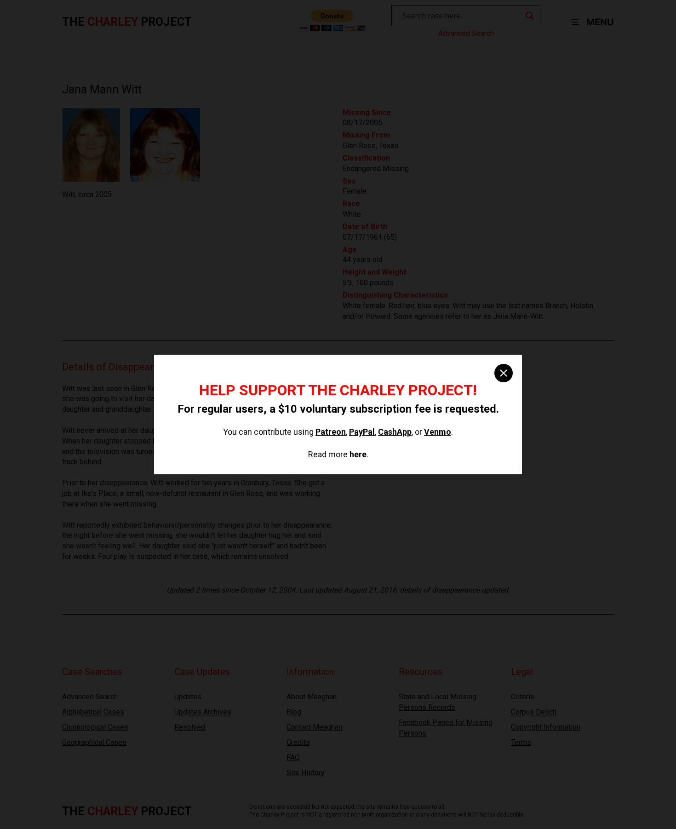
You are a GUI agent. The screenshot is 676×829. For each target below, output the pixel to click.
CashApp (395, 432)
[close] (503, 373)
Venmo (437, 432)
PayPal (362, 432)
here (358, 454)
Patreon (330, 432)
